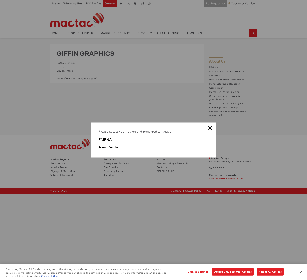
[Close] (301, 272)
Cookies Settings (198, 271)
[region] (153, 272)
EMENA (105, 139)
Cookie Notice (49, 276)
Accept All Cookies (270, 271)
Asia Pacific (108, 147)
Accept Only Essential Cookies (233, 271)
